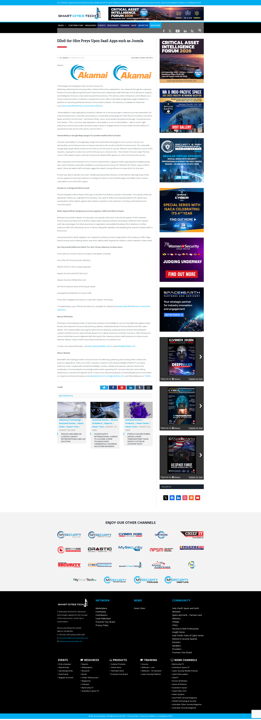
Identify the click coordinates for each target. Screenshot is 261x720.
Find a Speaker (65, 664)
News (61, 25)
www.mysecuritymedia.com (71, 641)
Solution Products (118, 664)
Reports (149, 58)
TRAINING (124, 25)
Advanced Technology (70, 418)
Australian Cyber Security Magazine (187, 704)
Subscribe (155, 25)
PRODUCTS (119, 660)
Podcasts (85, 684)
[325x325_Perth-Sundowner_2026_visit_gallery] (182, 132)
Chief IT (104, 2)
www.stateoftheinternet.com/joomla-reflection (81, 105)
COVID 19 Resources (90, 677)
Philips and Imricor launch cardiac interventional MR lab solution (73, 436)
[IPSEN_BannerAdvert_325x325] (178, 331)
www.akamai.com (97, 375)
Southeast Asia (131, 2)
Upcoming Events (66, 671)
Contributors (75, 25)
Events (101, 25)
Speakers (176, 645)
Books (84, 674)
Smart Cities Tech (179, 691)
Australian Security (145, 2)
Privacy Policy (102, 625)
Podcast (169, 2)
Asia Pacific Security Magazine (184, 697)
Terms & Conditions (148, 716)
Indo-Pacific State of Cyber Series (188, 635)
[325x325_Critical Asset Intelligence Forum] (182, 82)
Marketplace (101, 608)
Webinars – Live (148, 667)
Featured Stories (138, 58)
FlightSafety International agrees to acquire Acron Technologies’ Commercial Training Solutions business (105, 438)
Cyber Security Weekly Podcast (185, 671)
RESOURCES (112, 25)
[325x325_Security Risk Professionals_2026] (182, 182)
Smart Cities (139, 608)
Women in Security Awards (184, 638)
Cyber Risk (112, 2)
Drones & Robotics (81, 2)
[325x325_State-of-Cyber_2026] (182, 231)
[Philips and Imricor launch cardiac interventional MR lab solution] (71, 410)
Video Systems (95, 2)
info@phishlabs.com (124, 345)
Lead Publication (103, 618)
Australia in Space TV (90, 691)
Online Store (116, 667)
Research (86, 671)
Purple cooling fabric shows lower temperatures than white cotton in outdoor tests (138, 437)
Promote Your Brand (105, 621)
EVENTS (62, 660)
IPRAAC (175, 621)
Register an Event (66, 677)
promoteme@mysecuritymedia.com (73, 638)
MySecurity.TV (87, 687)
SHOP (133, 25)
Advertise (143, 25)
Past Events (63, 674)
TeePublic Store (117, 671)
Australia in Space (179, 687)
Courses (145, 664)
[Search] (200, 30)
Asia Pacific (121, 2)
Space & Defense (179, 684)
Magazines (90, 25)
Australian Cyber (159, 2)
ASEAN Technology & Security (184, 701)
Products (129, 422)
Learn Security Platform (151, 674)
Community (101, 611)
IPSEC (175, 625)
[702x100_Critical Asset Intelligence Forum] (156, 19)
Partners (176, 642)
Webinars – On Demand (151, 671)
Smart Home (142, 422)
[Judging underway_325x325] (182, 281)
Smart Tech (72, 425)
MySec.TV (176, 2)
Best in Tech (185, 2)
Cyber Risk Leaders (180, 674)
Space (71, 2)
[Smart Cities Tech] (79, 14)
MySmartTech (196, 2)
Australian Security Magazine (184, 708)
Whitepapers (87, 667)
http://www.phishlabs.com (98, 345)
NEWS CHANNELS (185, 660)
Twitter (145, 375)
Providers (176, 649)
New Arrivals (64, 667)
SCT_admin (64, 58)
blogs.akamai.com (114, 375)
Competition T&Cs (165, 716)
